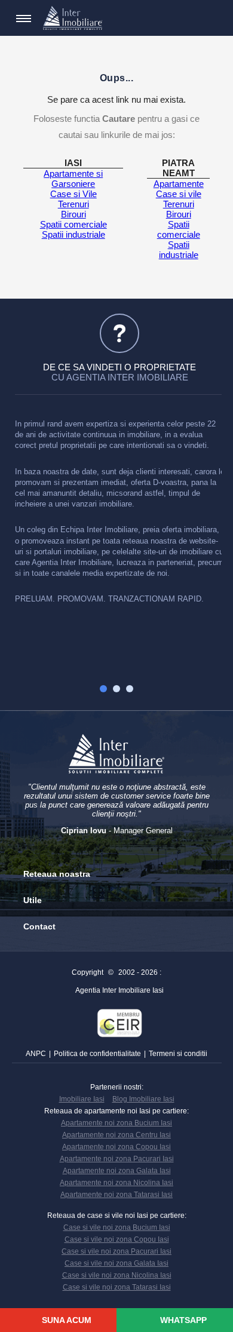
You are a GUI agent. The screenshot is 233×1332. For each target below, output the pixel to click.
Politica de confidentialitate (97, 1053)
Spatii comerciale (73, 224)
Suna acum (65, 1320)
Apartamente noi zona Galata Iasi (117, 1171)
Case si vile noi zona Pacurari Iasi (116, 1251)
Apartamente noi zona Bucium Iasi (116, 1123)
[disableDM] (208, 18)
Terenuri (73, 204)
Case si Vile (73, 194)
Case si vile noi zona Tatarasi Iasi (117, 1287)
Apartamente (179, 184)
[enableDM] (190, 18)
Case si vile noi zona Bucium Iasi (116, 1227)
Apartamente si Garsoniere (73, 178)
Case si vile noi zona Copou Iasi (117, 1239)
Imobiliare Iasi (82, 1099)
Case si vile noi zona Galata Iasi (116, 1263)
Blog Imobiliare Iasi (143, 1099)
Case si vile (178, 194)
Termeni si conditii (178, 1053)
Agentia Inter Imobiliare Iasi (119, 990)
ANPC (36, 1053)
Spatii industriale (73, 234)
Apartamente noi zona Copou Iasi (116, 1147)
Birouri (73, 214)
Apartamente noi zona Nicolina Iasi (116, 1182)
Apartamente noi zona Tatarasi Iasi (116, 1194)
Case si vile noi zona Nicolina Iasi (116, 1275)
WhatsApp (182, 1320)
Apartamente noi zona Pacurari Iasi (117, 1159)
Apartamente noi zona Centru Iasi (116, 1135)
